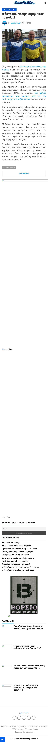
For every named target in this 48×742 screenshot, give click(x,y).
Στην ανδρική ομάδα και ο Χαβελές (16, 546)
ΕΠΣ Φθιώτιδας (17, 729)
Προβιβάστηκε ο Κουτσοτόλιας (15, 561)
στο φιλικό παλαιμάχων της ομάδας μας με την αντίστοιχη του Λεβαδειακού (24, 96)
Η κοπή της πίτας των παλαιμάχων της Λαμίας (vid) (27, 647)
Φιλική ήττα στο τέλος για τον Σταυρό (18, 570)
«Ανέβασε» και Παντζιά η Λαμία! (15, 555)
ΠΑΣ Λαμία (43, 726)
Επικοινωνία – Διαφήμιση (24, 732)
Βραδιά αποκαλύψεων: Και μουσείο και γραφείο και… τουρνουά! (26, 687)
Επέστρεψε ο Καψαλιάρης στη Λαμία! (17, 552)
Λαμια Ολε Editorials (8, 726)
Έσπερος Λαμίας (32, 729)
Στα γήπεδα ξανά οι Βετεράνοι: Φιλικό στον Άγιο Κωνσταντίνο (28, 627)
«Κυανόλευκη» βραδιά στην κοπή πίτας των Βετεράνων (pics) (29, 666)
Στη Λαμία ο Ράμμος (10, 543)
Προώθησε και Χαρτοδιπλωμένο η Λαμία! (19, 549)
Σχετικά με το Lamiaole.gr (27, 726)
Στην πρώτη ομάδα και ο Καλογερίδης (18, 558)
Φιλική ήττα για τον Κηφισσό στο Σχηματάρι (20, 567)
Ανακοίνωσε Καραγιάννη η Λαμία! (16, 564)
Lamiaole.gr (16, 23)
